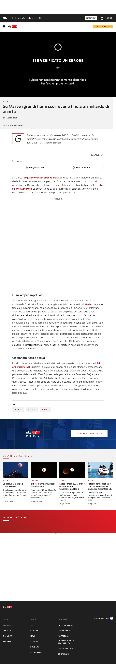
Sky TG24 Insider (103, 26)
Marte (88, 304)
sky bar (34, 641)
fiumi (45, 409)
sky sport (8, 625)
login (110, 18)
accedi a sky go (101, 618)
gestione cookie (66, 625)
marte (18, 409)
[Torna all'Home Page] (12, 26)
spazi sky (34, 647)
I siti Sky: (6, 619)
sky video (7, 636)
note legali (63, 636)
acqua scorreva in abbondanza (41, 177)
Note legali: (62, 619)
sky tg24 (7, 631)
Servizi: (33, 619)
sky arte (7, 641)
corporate (63, 654)
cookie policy (65, 631)
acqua (32, 409)
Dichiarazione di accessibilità (66, 642)
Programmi (35, 652)
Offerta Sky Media (67, 649)
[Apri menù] (4, 26)
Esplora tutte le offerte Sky (29, 18)
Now (32, 636)
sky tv (33, 625)
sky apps (34, 631)
